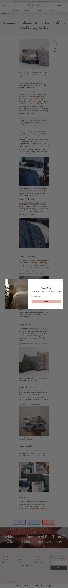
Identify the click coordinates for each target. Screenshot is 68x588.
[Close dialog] (61, 280)
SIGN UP (46, 301)
